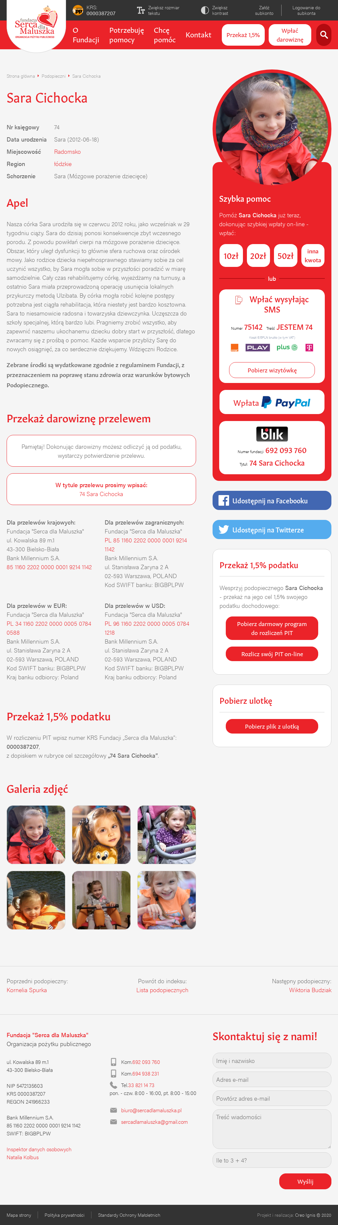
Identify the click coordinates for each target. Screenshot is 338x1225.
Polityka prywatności (64, 1214)
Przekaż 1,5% (243, 34)
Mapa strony (19, 1214)
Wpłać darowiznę (290, 34)
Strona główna (21, 75)
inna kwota (313, 255)
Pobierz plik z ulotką (272, 725)
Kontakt (199, 34)
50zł (286, 255)
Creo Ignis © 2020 (313, 1214)
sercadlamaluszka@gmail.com (154, 1121)
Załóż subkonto (264, 10)
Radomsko (67, 151)
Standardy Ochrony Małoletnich (129, 1214)
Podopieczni (54, 75)
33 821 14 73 (141, 1085)
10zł (231, 255)
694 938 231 (145, 1073)
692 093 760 (146, 1062)
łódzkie (63, 163)
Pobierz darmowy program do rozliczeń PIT (272, 627)
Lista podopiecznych (162, 990)
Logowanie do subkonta (306, 10)
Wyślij (305, 1180)
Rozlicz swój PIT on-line (272, 653)
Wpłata (247, 401)
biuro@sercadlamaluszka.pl (151, 1110)
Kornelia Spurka (27, 990)
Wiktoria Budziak (310, 990)
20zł (258, 255)
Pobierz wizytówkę (272, 369)
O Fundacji (86, 34)
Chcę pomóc (165, 34)
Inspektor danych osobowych (39, 1149)
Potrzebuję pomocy (126, 34)
